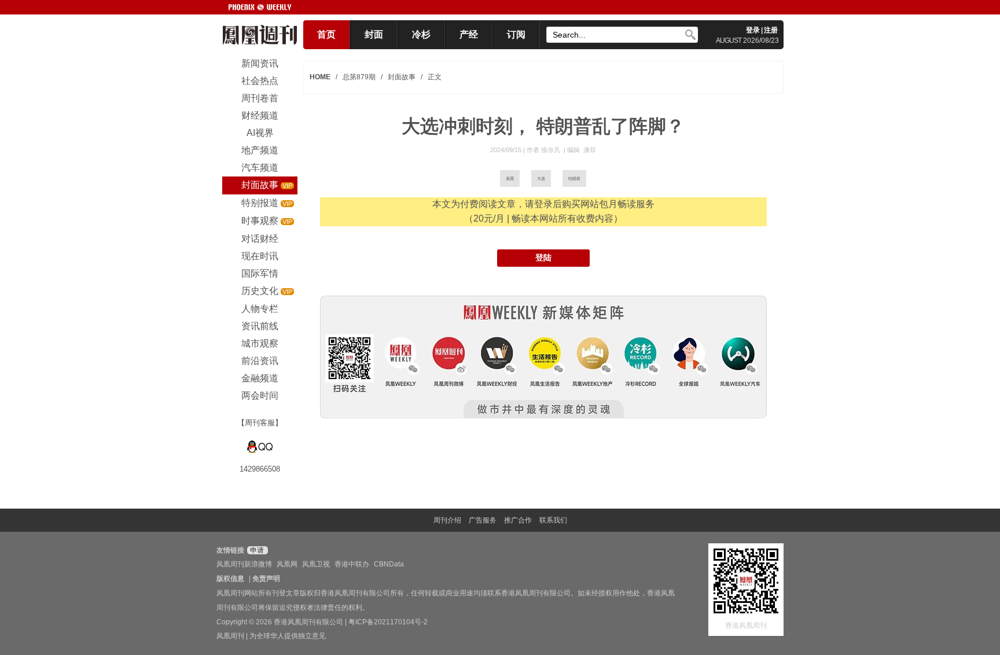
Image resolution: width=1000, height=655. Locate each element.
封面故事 (402, 77)
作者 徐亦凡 (544, 149)
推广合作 (518, 520)
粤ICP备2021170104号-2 (388, 622)
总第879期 (359, 77)
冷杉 (421, 34)
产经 (468, 34)
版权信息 (230, 579)
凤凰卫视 (316, 564)
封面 (374, 34)
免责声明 (266, 579)
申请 (256, 550)
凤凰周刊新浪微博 (244, 564)
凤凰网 (287, 564)
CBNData (389, 564)
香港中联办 (351, 564)
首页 (326, 34)
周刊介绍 (447, 520)
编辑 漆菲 (581, 149)
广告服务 (483, 520)
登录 (753, 30)
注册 (771, 30)
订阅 (516, 34)
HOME (320, 77)
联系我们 (553, 520)
